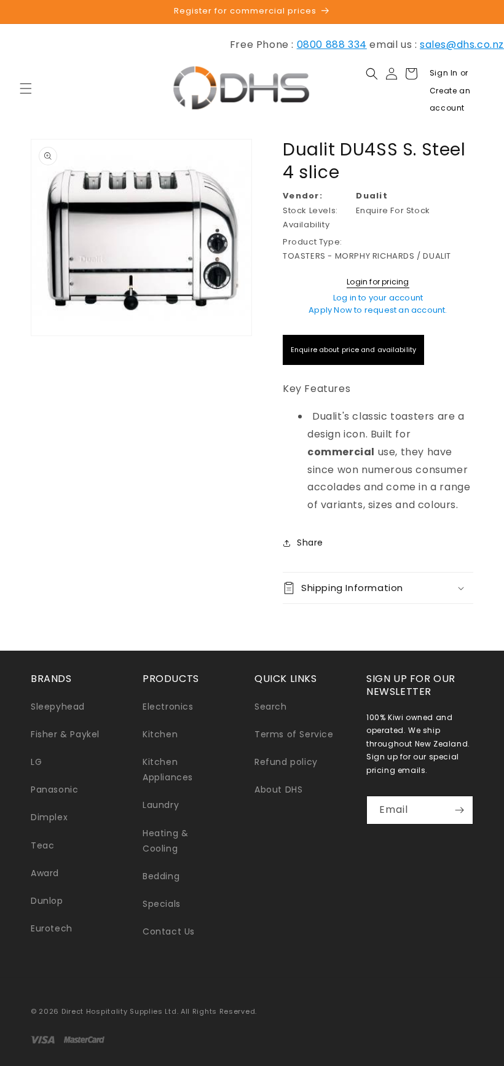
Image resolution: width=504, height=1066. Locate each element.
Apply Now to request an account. (378, 310)
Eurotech (52, 928)
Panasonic (54, 789)
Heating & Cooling (165, 841)
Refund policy (286, 762)
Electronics (168, 706)
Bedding (161, 876)
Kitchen (160, 734)
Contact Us (169, 931)
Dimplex (49, 817)
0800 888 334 (332, 44)
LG (36, 762)
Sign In (445, 73)
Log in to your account (378, 298)
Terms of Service (294, 734)
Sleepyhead (58, 706)
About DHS (278, 789)
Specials (162, 904)
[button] (25, 88)
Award (45, 873)
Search (270, 706)
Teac (42, 845)
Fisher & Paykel (65, 734)
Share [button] (310, 542)
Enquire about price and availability (353, 350)
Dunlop (47, 901)
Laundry (161, 805)
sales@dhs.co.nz (462, 44)
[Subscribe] (459, 810)
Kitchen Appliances (168, 769)
